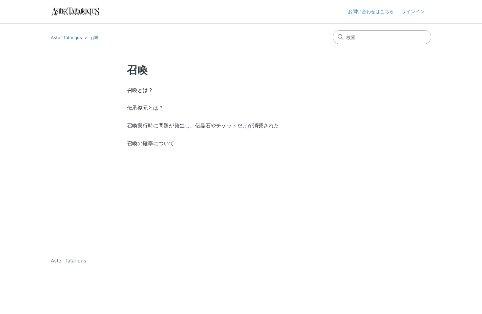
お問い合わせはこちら (371, 11)
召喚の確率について (150, 143)
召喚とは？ (140, 90)
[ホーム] (75, 12)
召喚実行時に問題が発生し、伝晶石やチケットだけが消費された (203, 125)
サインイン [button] (413, 11)
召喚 (94, 37)
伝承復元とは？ (145, 107)
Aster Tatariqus (66, 37)
